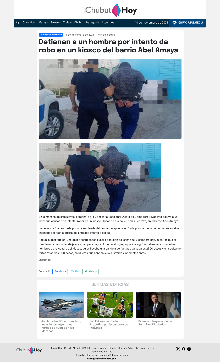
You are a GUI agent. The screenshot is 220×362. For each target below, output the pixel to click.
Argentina (108, 22)
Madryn (43, 22)
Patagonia (92, 22)
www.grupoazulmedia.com (102, 359)
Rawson (55, 22)
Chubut (79, 22)
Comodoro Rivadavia (51, 35)
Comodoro (29, 22)
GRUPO (190, 22)
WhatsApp (91, 271)
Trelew (67, 22)
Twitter (75, 271)
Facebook (60, 271)
